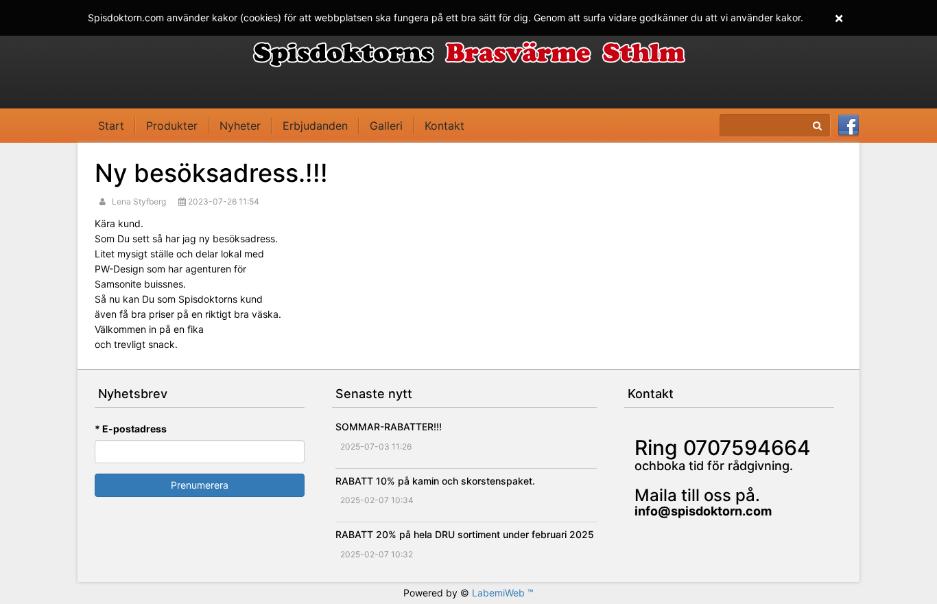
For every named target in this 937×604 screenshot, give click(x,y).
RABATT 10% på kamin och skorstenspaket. (435, 481)
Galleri (386, 125)
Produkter (172, 125)
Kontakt (444, 125)
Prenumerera (199, 485)
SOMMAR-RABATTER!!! (388, 426)
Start (111, 125)
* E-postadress (131, 428)
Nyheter (240, 125)
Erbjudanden (315, 125)
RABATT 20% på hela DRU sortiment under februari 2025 (464, 534)
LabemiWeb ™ (503, 593)
